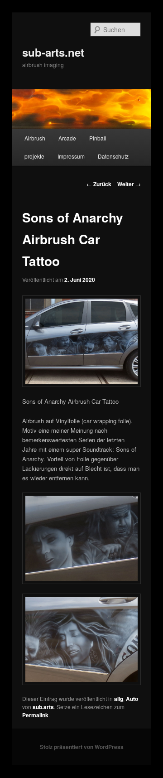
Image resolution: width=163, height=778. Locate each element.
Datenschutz (113, 156)
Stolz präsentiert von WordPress (82, 747)
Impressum (71, 156)
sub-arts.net (53, 52)
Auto (132, 699)
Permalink (35, 715)
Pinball (97, 138)
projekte (34, 156)
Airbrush (34, 138)
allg (118, 699)
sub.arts (43, 707)
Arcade (67, 138)
